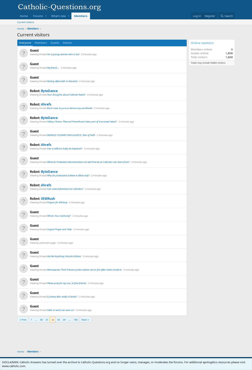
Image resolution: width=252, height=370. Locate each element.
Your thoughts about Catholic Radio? (66, 94)
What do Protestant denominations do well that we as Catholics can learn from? (88, 162)
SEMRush (48, 198)
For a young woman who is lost (63, 54)
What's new (58, 16)
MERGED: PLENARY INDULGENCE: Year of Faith (71, 135)
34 (64, 319)
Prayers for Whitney (57, 202)
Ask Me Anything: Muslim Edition (64, 256)
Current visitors (25, 22)
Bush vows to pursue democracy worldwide (69, 108)
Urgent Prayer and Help (59, 229)
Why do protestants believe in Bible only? (68, 175)
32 (52, 319)
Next (84, 319)
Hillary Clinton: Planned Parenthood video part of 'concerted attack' (82, 121)
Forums (38, 16)
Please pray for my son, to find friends (66, 283)
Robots (67, 42)
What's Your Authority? (59, 215)
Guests (55, 42)
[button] (46, 16)
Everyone (25, 42)
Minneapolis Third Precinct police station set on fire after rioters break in (84, 269)
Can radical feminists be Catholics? (65, 189)
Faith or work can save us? (60, 310)
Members (80, 16)
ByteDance (49, 91)
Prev (24, 319)
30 (41, 319)
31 (47, 319)
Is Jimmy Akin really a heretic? (62, 296)
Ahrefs (46, 104)
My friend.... (53, 67)
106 (75, 319)
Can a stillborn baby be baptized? (64, 148)
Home (24, 16)
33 (58, 319)
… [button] (36, 319)
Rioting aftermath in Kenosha (62, 81)
